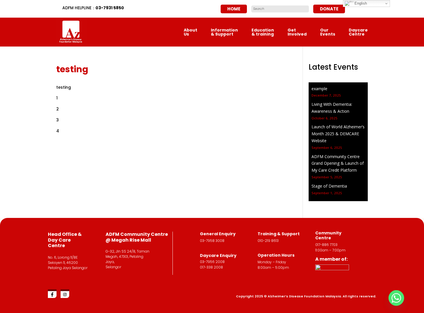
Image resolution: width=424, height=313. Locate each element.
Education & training (263, 32)
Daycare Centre (358, 32)
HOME (233, 9)
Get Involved (297, 32)
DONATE (329, 9)
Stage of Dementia (329, 186)
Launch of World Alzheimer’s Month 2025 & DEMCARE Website (338, 133)
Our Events (327, 32)
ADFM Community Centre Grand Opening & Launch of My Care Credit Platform (338, 163)
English (360, 3)
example (319, 88)
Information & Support (224, 32)
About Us (190, 32)
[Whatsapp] (396, 298)
